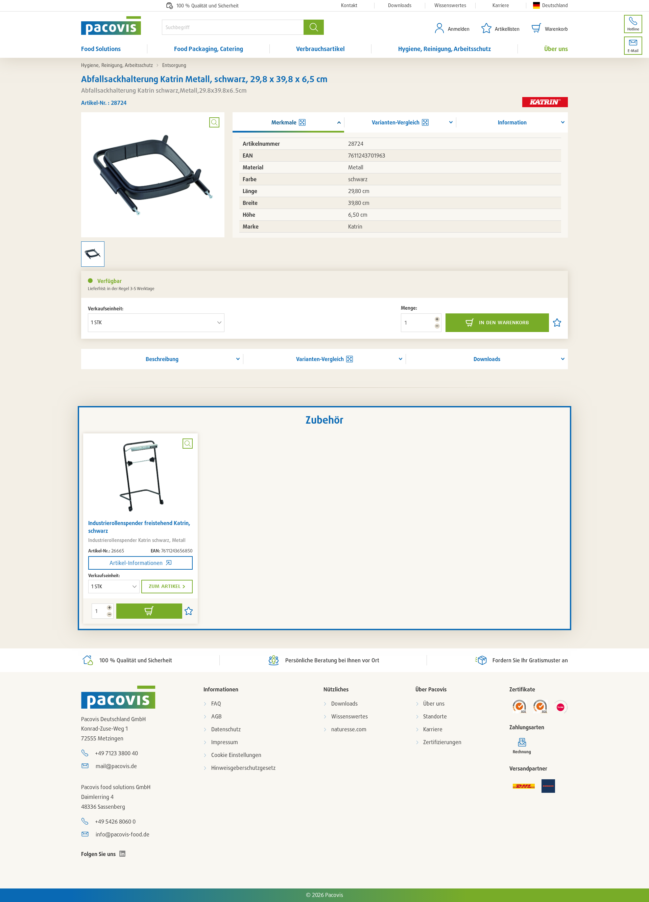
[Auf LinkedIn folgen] (122, 853)
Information (512, 122)
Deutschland (555, 5)
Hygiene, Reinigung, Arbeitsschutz (444, 48)
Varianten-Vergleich (320, 359)
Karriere (500, 5)
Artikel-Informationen (136, 563)
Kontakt (349, 5)
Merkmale (283, 122)
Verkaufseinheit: (105, 308)
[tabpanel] (140, 528)
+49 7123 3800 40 (116, 753)
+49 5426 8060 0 (115, 821)
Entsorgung (174, 65)
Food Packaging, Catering (208, 48)
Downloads (399, 5)
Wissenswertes (450, 5)
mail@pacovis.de (116, 766)
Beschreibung (162, 359)
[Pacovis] (121, 25)
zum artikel (165, 586)
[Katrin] (545, 102)
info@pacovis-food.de (122, 834)
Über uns (556, 48)
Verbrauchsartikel (320, 48)
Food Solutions (101, 48)
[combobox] (233, 27)
